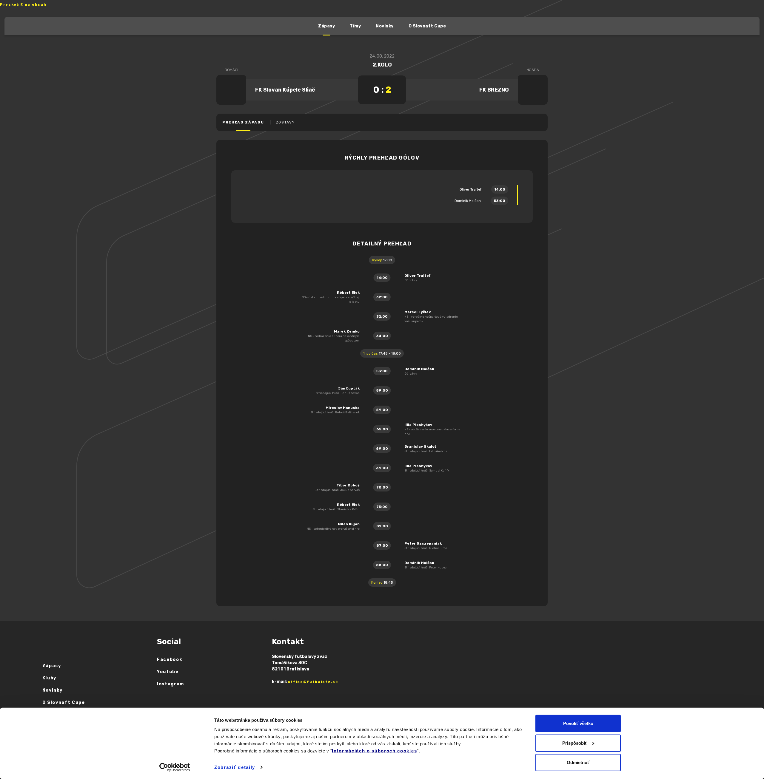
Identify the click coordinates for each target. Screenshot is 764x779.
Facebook (169, 659)
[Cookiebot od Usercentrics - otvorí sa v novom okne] (175, 767)
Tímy (355, 26)
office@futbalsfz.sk (313, 682)
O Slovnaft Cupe (427, 26)
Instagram (170, 684)
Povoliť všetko (578, 723)
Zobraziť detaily (234, 767)
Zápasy (326, 26)
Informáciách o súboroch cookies (374, 750)
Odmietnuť (578, 762)
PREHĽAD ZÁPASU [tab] (243, 122)
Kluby (49, 678)
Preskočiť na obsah (23, 4)
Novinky (385, 26)
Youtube (168, 671)
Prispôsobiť (574, 742)
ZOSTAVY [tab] (285, 122)
